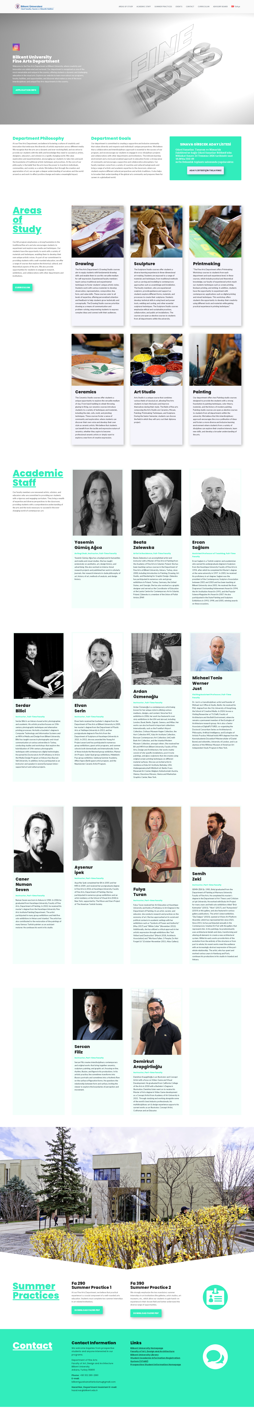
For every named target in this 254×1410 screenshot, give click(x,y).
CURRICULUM (203, 7)
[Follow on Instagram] (16, 47)
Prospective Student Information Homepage (155, 1364)
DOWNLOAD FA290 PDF (87, 1310)
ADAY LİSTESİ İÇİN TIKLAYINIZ (205, 170)
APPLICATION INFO (26, 90)
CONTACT (190, 7)
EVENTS (179, 7)
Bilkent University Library (144, 1354)
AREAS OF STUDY (126, 7)
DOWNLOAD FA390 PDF (146, 1313)
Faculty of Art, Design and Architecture (152, 1351)
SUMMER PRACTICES (163, 7)
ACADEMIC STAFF (144, 7)
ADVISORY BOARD (220, 7)
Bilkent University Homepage (146, 1348)
